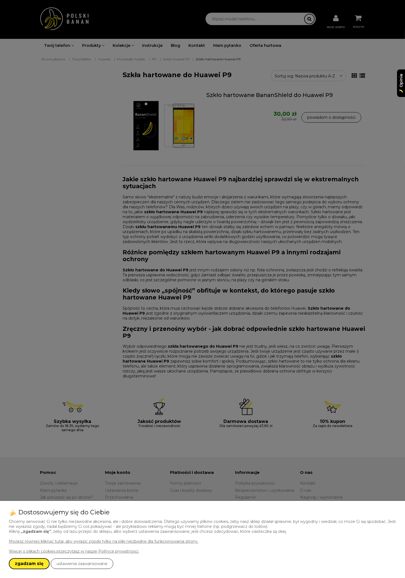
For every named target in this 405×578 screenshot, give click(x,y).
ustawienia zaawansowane (81, 563)
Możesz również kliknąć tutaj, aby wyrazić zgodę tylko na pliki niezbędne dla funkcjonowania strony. (103, 541)
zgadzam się (29, 563)
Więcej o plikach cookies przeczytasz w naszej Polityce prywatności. (74, 551)
